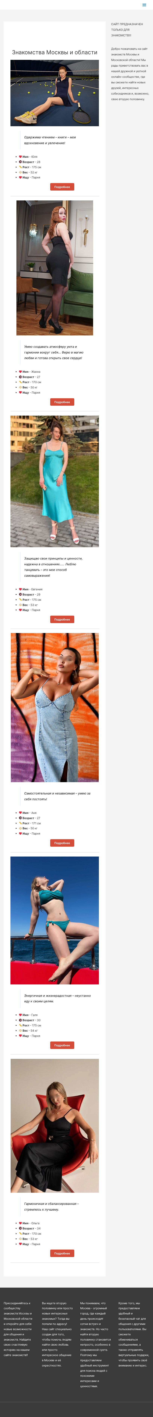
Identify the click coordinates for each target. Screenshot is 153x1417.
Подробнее (62, 187)
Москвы (24, 1313)
